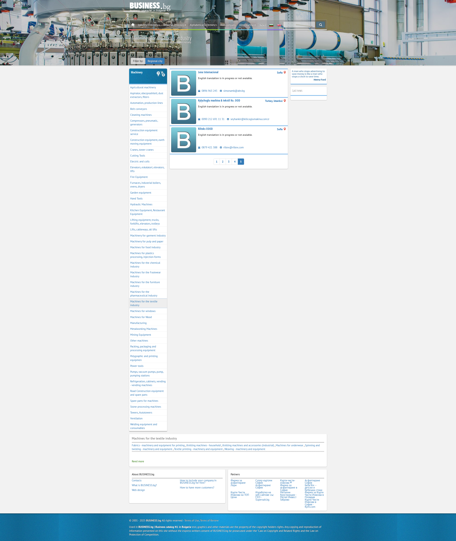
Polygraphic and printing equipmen (144, 357)
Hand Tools (136, 198)
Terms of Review (209, 520)
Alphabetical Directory (202, 25)
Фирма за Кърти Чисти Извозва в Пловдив (314, 494)
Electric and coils (139, 161)
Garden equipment (140, 192)
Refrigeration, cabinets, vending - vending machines (148, 383)
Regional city (155, 61)
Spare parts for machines (144, 400)
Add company (228, 25)
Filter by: (138, 61)
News (262, 25)
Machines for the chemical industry (145, 264)
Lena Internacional (208, 72)
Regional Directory (173, 25)
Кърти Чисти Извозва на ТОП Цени (240, 494)
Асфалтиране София (312, 481)
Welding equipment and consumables (143, 426)
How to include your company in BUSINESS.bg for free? (198, 481)
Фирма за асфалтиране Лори (238, 483)
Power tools (136, 366)
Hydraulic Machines (141, 204)
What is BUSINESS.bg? (144, 485)
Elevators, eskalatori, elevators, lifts (147, 169)
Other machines (139, 340)
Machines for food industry (145, 247)
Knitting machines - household (203, 445)
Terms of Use (191, 520)
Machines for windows (143, 311)
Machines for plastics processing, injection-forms (145, 255)
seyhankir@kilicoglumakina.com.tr (249, 119)
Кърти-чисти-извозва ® (287, 481)
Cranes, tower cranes (142, 149)
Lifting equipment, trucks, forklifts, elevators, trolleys (145, 221)
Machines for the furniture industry (145, 284)
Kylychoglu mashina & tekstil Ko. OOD (219, 100)
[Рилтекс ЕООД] (183, 139)
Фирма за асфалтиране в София (288, 487)
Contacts (136, 480)
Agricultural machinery (143, 87)
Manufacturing (138, 323)
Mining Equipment (140, 334)
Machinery (136, 72)
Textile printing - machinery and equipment (198, 449)
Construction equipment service (143, 132)
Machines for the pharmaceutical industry (143, 293)
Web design (138, 490)
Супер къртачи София (263, 481)
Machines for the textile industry (143, 303)
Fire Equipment (139, 177)
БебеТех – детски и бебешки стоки (313, 487)
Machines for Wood (141, 317)
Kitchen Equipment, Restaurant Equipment (147, 212)
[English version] (279, 25)
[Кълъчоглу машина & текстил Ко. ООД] (183, 111)
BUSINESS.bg (153, 520)
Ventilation (136, 418)
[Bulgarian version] (271, 25)
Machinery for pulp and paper (146, 241)
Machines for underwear (289, 445)
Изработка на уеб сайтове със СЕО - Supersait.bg (264, 496)
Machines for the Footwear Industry (145, 274)
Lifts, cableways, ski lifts (143, 229)
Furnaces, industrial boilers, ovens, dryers (145, 184)
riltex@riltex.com (233, 147)
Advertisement (247, 25)
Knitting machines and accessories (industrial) (248, 445)
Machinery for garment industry (148, 235)
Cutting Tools (137, 155)
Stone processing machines (145, 406)
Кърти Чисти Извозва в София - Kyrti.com (312, 503)
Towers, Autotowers (141, 412)
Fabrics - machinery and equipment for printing (158, 445)
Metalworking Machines (143, 329)
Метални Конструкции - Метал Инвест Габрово (288, 496)
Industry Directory (148, 25)
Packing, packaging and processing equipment (143, 348)
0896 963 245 (209, 90)
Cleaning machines (141, 114)
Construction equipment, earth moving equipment (147, 141)
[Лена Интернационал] (183, 83)
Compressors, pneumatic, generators (144, 122)
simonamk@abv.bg (234, 90)
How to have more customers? (197, 487)
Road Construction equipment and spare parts (147, 392)
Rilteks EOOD (205, 129)
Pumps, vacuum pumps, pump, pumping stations (147, 373)
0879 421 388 (209, 147)
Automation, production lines (146, 103)
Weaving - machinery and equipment (244, 449)
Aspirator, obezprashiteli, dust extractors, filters (146, 95)
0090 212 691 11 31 (212, 119)
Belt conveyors (138, 109)
